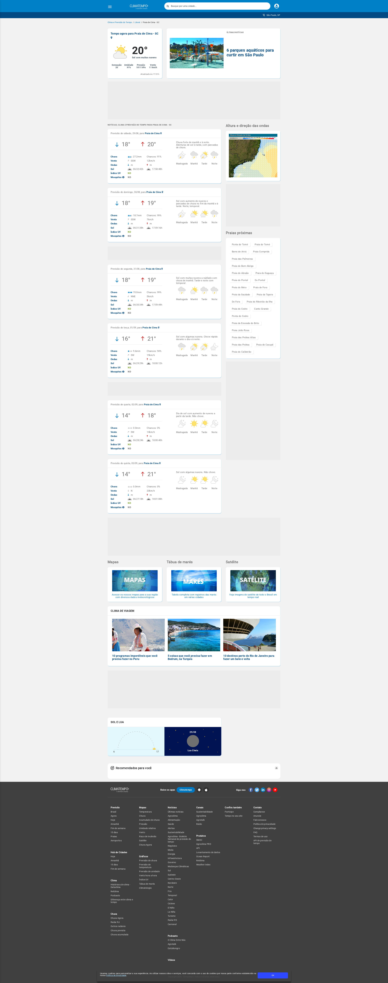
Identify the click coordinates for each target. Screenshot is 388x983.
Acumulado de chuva (149, 820)
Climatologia (145, 888)
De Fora (236, 301)
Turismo (172, 916)
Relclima (115, 891)
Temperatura (145, 812)
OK (273, 975)
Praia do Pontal (240, 280)
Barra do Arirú (239, 251)
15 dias (114, 832)
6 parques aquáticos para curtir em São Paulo (250, 52)
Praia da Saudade (241, 294)
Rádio (199, 824)
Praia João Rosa (240, 330)
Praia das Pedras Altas (244, 337)
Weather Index (203, 864)
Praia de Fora (260, 287)
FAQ (255, 832)
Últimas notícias (176, 812)
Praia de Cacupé (264, 344)
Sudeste (172, 875)
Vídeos (171, 960)
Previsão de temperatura (145, 865)
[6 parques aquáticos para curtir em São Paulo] (197, 53)
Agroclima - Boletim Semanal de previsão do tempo (179, 839)
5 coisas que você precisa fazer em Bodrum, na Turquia (190, 657)
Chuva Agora (117, 918)
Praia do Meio (239, 287)
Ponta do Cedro (240, 316)
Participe (229, 812)
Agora (114, 816)
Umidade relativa (147, 828)
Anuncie (257, 816)
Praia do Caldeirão (241, 351)
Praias (114, 836)
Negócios (172, 846)
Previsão (115, 807)
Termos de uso (260, 836)
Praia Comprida (261, 251)
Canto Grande (261, 308)
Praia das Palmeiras (242, 259)
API (198, 848)
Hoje (113, 820)
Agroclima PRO (203, 844)
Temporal (172, 895)
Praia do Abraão (240, 273)
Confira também (233, 807)
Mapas (142, 807)
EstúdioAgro (174, 948)
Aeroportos (116, 840)
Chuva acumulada (120, 934)
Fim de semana (118, 828)
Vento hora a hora (148, 875)
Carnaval (172, 924)
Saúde (171, 824)
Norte (170, 887)
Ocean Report (203, 856)
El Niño (171, 908)
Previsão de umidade (149, 871)
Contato (257, 807)
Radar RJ (115, 922)
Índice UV (143, 879)
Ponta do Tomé (240, 244)
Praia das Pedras (241, 344)
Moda (170, 850)
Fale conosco (259, 820)
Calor (170, 899)
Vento (142, 832)
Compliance (259, 812)
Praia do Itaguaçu (265, 273)
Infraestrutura (175, 858)
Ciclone (171, 903)
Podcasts (115, 895)
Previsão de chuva (148, 860)
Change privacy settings (264, 828)
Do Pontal (260, 280)
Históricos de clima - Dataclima (120, 885)
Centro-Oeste (174, 879)
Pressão (143, 824)
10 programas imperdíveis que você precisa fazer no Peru (134, 657)
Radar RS (172, 920)
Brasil (113, 812)
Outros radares (118, 926)
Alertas (171, 828)
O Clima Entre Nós (177, 940)
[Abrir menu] (110, 7)
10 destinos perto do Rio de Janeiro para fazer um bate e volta (248, 657)
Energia (171, 854)
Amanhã (115, 824)
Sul (169, 870)
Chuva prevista (118, 930)
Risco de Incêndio (147, 836)
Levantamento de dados (208, 852)
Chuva (142, 816)
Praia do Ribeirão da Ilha (260, 301)
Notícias (172, 807)
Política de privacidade (116, 975)
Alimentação (174, 820)
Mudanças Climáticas (178, 866)
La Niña (171, 912)
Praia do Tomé (262, 244)
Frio (170, 891)
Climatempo (186, 790)
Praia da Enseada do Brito (245, 323)
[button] (271, 15)
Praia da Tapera (265, 294)
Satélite (142, 840)
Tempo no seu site (233, 816)
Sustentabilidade (176, 832)
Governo (172, 862)
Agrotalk (172, 944)
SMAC (199, 840)
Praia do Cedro (240, 308)
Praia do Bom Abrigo (243, 266)
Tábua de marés (147, 884)
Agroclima (173, 816)
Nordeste (172, 883)
